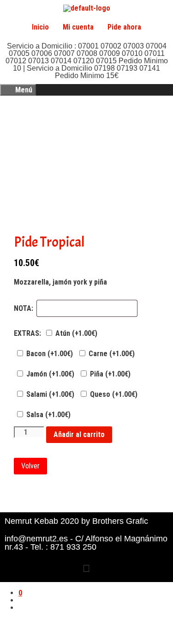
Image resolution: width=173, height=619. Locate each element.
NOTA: (23, 308)
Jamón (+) (49, 374)
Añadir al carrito (79, 434)
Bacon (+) (48, 353)
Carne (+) (111, 353)
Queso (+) (112, 394)
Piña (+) (109, 374)
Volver (30, 465)
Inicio (40, 27)
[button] (86, 568)
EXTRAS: (27, 333)
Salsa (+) (47, 414)
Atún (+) (75, 333)
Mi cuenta (78, 27)
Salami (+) (49, 394)
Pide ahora (124, 27)
